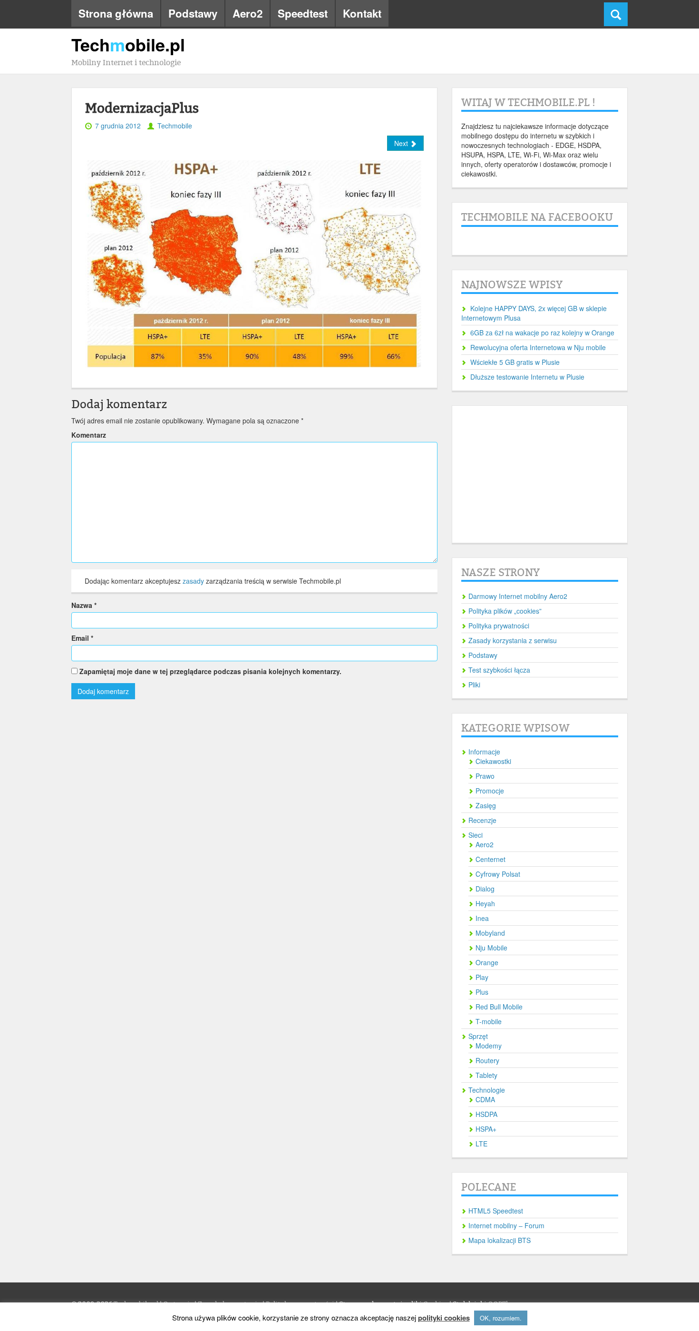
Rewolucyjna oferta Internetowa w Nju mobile (538, 347)
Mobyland (490, 933)
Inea (482, 918)
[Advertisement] (539, 474)
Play (482, 977)
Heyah (485, 903)
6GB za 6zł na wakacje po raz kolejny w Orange (542, 332)
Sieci (475, 835)
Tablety (486, 1075)
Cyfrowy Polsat (498, 874)
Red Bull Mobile (499, 1006)
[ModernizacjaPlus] (254, 262)
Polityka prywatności (498, 625)
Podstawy (192, 13)
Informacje (484, 751)
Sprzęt (478, 1036)
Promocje (490, 790)
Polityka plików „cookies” (505, 611)
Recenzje (482, 820)
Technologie (486, 1090)
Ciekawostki (493, 761)
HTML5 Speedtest (495, 1210)
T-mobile (489, 1021)
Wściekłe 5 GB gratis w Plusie (515, 362)
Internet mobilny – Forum (506, 1225)
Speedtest (303, 13)
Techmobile (174, 125)
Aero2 (247, 13)
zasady (193, 581)
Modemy (489, 1045)
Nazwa (84, 605)
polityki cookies (444, 1318)
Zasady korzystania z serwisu (512, 640)
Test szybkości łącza (499, 670)
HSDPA (486, 1114)
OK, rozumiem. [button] (501, 1317)
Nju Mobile (491, 947)
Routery (487, 1060)
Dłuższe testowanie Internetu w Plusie (527, 377)
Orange (487, 962)
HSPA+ (486, 1129)
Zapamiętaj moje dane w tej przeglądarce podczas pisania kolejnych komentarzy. (210, 671)
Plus (482, 992)
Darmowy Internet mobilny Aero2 (517, 596)
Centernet (490, 859)
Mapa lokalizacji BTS (499, 1240)
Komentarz (88, 435)
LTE (481, 1143)
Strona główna (115, 13)
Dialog (485, 888)
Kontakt (362, 13)
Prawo (485, 776)
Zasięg (486, 805)
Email (82, 638)
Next (402, 143)
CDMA (485, 1099)
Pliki (474, 684)
